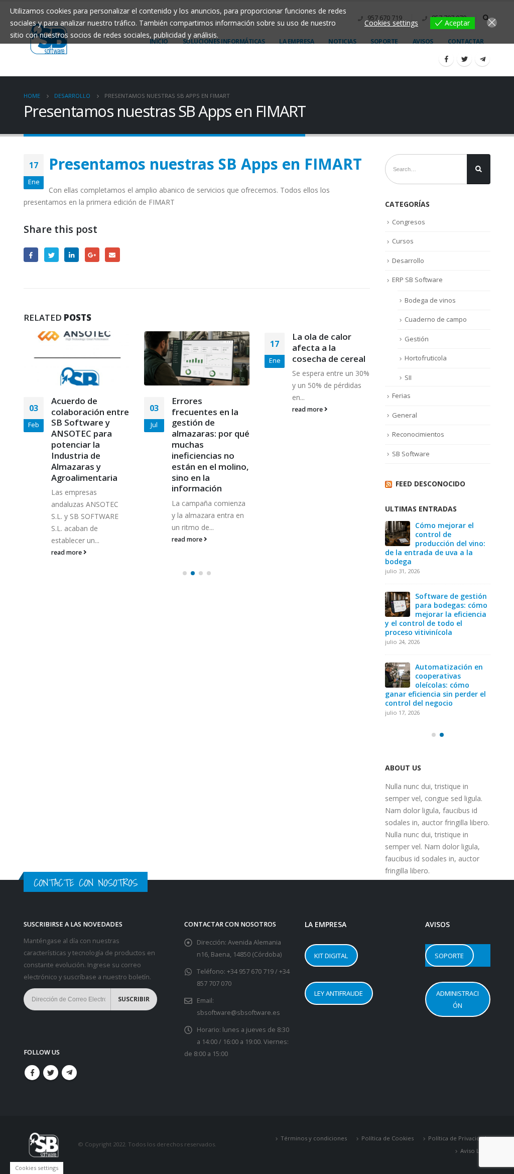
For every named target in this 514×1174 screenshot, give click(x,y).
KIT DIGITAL (331, 955)
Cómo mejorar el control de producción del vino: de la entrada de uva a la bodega (435, 543)
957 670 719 (257, 971)
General (404, 415)
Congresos (408, 221)
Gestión (417, 338)
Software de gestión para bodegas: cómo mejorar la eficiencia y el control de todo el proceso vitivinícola (436, 614)
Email (112, 254)
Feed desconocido (430, 483)
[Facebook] (446, 58)
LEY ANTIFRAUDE (338, 993)
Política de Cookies (387, 1138)
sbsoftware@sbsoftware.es (238, 1012)
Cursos (403, 240)
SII (408, 377)
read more (67, 552)
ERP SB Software (417, 279)
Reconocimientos (418, 434)
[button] (185, 573)
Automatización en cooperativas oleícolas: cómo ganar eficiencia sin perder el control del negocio (435, 685)
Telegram (69, 1072)
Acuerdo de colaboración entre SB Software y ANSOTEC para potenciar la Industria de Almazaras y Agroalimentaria (90, 439)
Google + (92, 254)
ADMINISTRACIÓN (457, 999)
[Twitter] (464, 58)
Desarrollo (408, 260)
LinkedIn (71, 254)
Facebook (31, 254)
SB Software (411, 453)
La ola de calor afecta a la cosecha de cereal (328, 347)
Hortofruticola (426, 357)
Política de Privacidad (457, 1138)
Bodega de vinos (430, 300)
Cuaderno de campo (436, 319)
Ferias (401, 395)
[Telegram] (482, 58)
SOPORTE (449, 955)
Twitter (51, 254)
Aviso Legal (475, 1150)
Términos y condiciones (314, 1138)
